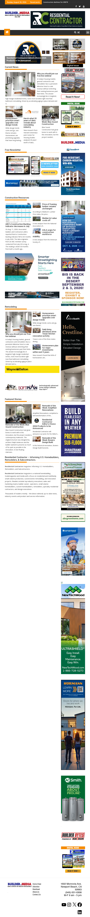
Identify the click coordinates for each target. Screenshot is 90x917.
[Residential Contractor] (7, 31)
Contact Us (37, 894)
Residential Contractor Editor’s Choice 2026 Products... (76, 43)
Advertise (36, 886)
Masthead (36, 889)
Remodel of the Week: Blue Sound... (60, 45)
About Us (36, 892)
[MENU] (87, 32)
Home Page (37, 884)
